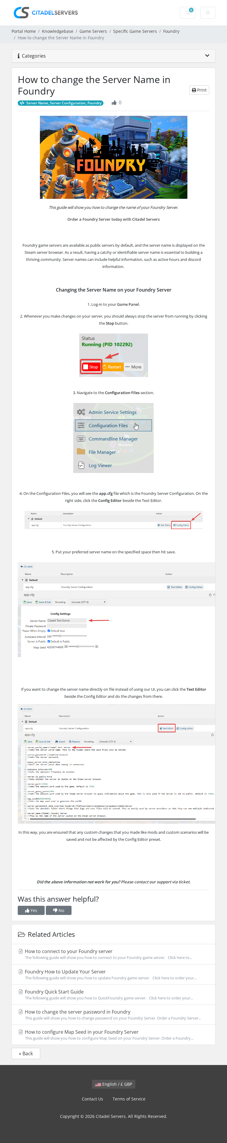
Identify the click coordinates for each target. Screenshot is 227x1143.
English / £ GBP (116, 1084)
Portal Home (24, 31)
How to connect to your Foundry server (108, 954)
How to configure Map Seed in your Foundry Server (108, 1035)
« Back (26, 1053)
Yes (33, 910)
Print (201, 90)
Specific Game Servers (135, 31)
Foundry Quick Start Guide (108, 994)
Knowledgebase (57, 31)
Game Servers (93, 31)
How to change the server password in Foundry (112, 1015)
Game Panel (128, 304)
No (60, 910)
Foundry (171, 31)
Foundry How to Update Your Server (110, 974)
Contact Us (92, 1099)
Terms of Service (129, 1099)
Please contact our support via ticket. (156, 882)
